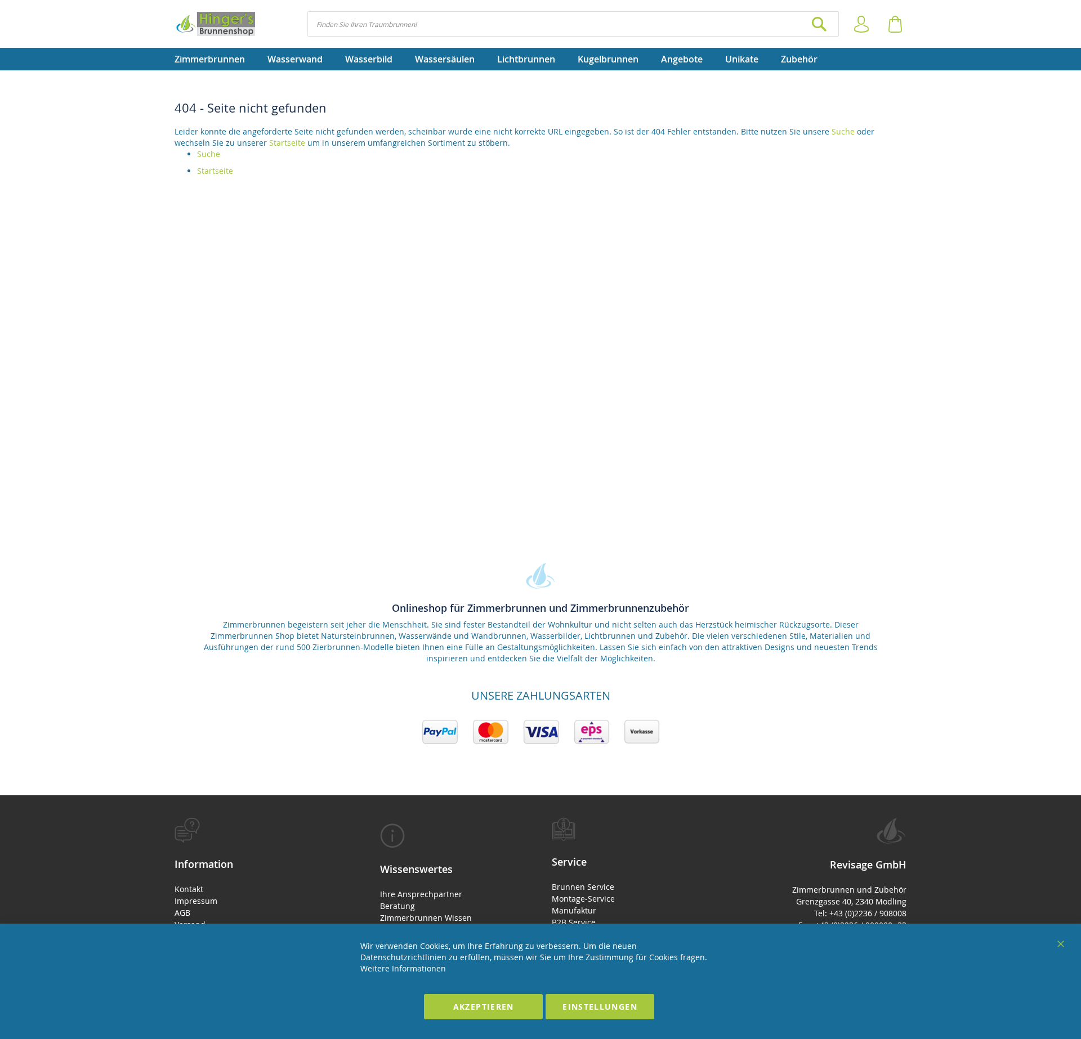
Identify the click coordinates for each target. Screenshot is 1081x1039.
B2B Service (574, 922)
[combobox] (573, 24)
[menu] (540, 59)
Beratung (397, 906)
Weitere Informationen (403, 968)
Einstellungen (599, 1006)
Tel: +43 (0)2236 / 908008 (860, 913)
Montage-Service (583, 898)
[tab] (258, 892)
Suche (843, 131)
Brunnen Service (583, 886)
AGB (182, 912)
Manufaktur (574, 910)
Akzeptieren (483, 1006)
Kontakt (189, 889)
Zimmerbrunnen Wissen (426, 917)
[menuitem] (215, 59)
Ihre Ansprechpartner (421, 894)
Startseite (287, 142)
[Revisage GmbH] (215, 24)
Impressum (196, 900)
